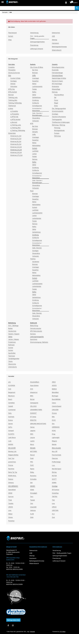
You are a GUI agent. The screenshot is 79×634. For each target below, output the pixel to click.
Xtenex (10, 517)
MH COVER (12, 448)
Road (31, 191)
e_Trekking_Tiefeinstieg (17, 130)
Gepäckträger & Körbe (59, 78)
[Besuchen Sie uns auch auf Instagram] (13, 625)
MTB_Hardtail (12, 92)
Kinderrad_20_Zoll (16, 147)
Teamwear (11, 356)
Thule (10, 500)
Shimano (11, 482)
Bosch (10, 399)
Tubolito (10, 503)
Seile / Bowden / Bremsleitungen (37, 114)
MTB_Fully (11, 89)
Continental (11, 409)
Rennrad (11, 95)
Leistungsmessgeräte (37, 336)
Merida (54, 444)
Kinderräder (12, 133)
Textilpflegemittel (13, 358)
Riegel (56, 103)
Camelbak (11, 403)
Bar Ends (35, 70)
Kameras (33, 334)
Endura (10, 420)
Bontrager (55, 396)
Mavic (32, 444)
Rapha (32, 469)
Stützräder (13, 86)
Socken (10, 350)
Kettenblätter (36, 145)
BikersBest (55, 392)
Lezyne (32, 437)
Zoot (53, 517)
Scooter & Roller (15, 78)
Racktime (11, 469)
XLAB (32, 514)
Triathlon (33, 259)
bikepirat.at (33, 392)
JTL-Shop (62, 631)
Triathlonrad (12, 105)
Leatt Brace (12, 437)
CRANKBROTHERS (36, 409)
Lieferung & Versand (36, 48)
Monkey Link (12, 451)
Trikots (10, 361)
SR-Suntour (55, 489)
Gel (55, 97)
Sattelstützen (36, 97)
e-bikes (10, 108)
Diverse (54, 413)
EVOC (54, 420)
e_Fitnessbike (14, 114)
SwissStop (55, 493)
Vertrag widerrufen (13, 620)
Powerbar (11, 521)
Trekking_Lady (13, 97)
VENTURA (55, 510)
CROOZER (55, 409)
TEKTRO (54, 496)
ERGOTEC (33, 420)
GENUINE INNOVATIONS (38, 423)
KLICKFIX (11, 434)
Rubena (10, 479)
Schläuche (35, 103)
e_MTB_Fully (14, 116)
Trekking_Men (12, 100)
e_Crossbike (14, 111)
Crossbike (11, 67)
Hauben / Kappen (13, 334)
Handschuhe (12, 331)
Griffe (34, 75)
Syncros (10, 496)
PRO (31, 462)
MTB (31, 123)
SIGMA (54, 482)
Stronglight (33, 493)
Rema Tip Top (12, 472)
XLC (53, 514)
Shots (56, 105)
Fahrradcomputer (35, 328)
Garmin (10, 423)
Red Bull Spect (56, 469)
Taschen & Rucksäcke (59, 116)
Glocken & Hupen (57, 81)
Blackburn (11, 396)
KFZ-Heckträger (57, 83)
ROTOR (54, 475)
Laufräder (35, 151)
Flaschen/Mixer (59, 95)
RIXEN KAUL (12, 475)
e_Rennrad (13, 122)
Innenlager (35, 78)
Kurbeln (34, 148)
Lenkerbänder (36, 218)
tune (53, 503)
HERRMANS (56, 427)
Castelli (10, 406)
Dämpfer (35, 132)
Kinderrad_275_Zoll (16, 155)
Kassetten (35, 81)
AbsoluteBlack (34, 382)
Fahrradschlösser (57, 75)
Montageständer (59, 130)
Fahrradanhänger (57, 72)
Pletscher (55, 458)
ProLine (10, 465)
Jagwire (32, 430)
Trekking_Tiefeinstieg (15, 103)
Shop (10, 39)
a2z (9, 382)
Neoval (32, 455)
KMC (31, 434)
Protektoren (12, 342)
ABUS (54, 382)
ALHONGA (11, 385)
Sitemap (54, 39)
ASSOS (54, 385)
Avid (9, 389)
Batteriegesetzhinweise (59, 46)
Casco (54, 403)
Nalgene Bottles (13, 455)
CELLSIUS (33, 406)
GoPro (10, 427)
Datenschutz (56, 32)
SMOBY (32, 486)
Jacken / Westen (13, 339)
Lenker (34, 154)
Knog (53, 434)
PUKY (32, 465)
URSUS (54, 507)
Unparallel (33, 507)
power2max (12, 462)
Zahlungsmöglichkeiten (37, 42)
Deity (10, 413)
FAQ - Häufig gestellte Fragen (37, 37)
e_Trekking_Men (15, 128)
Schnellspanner (37, 105)
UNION (10, 507)
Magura (54, 441)
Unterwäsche (12, 367)
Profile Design (56, 462)
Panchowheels (56, 455)
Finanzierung (34, 45)
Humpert (11, 430)
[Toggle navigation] (2, 1)
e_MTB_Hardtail (15, 119)
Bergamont (11, 392)
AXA (31, 389)
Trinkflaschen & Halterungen (61, 122)
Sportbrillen (12, 353)
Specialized (12, 489)
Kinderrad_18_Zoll (15, 144)
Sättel (34, 95)
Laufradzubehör (37, 86)
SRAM (10, 493)
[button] (66, 2)
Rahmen (34, 159)
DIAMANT (33, 413)
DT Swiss (33, 416)
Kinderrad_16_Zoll (15, 141)
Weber (10, 514)
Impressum (55, 43)
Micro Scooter (56, 448)
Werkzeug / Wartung (58, 125)
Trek (53, 500)
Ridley (32, 472)
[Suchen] (77, 8)
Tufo (31, 503)
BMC (31, 396)
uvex (9, 510)
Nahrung (54, 92)
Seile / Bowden (37, 248)
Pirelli (31, 458)
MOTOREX (33, 451)
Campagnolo (34, 403)
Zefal (31, 517)
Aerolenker (35, 261)
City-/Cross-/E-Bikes (36, 67)
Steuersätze (36, 118)
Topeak (32, 500)
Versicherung (34, 32)
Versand (32, 631)
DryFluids (11, 416)
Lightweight (55, 437)
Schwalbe (33, 479)
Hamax (32, 427)
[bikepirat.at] (12, 2)
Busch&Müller (56, 399)
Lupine (32, 441)
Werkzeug (57, 136)
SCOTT (54, 479)
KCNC (54, 430)
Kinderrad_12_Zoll (15, 136)
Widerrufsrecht (56, 50)
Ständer (12, 83)
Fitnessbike (11, 70)
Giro (53, 423)
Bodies (10, 328)
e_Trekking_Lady (15, 125)
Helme (10, 336)
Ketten (34, 83)
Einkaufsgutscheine (58, 67)
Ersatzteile (55, 70)
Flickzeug (57, 128)
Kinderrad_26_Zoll (16, 152)
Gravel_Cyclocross (14, 72)
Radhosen (11, 345)
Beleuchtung (34, 325)
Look (9, 441)
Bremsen (35, 72)
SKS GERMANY (13, 486)
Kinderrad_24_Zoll (16, 149)
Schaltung (35, 100)
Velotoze (33, 510)
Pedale (34, 89)
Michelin (32, 448)
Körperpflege (56, 89)
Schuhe (10, 347)
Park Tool (11, 458)
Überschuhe (12, 364)
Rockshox (33, 475)
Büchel (32, 399)
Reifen (34, 92)
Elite (53, 416)
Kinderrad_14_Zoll (15, 138)
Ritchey (54, 472)
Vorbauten (35, 121)
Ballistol (54, 389)
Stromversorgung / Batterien (39, 342)
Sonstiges (13, 81)
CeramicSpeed (56, 406)
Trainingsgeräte (57, 119)
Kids (9, 75)
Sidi (31, 482)
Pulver (56, 100)
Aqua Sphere (34, 385)
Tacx (31, 496)
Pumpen (56, 133)
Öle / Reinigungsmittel (59, 108)
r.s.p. (53, 465)
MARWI (10, 444)
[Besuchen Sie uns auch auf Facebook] (8, 625)
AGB (53, 36)
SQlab (32, 489)
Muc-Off (54, 451)
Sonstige (54, 486)
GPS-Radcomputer (36, 331)
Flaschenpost (12, 32)
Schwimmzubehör (57, 111)
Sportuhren (33, 339)
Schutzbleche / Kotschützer (37, 109)
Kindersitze (55, 86)
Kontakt (10, 36)
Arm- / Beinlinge (13, 325)
